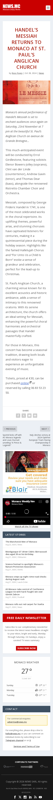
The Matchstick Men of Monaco (21, 541)
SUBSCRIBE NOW (26, 648)
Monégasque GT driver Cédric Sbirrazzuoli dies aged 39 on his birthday (26, 553)
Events (20, 569)
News (41, 73)
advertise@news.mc (17, 722)
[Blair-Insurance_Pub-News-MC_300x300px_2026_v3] (26, 492)
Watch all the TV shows (26, 526)
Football (21, 597)
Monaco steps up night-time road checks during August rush (26, 578)
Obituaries (22, 557)
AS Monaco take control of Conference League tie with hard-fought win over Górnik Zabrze (25, 592)
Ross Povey (17, 73)
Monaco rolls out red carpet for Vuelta (25, 604)
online (24, 383)
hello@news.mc (13, 733)
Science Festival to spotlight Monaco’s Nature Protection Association (24, 565)
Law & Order (23, 582)
